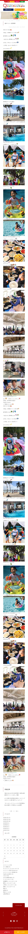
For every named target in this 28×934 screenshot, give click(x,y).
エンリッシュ (6, 865)
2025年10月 (6, 821)
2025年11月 (6, 819)
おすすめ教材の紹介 (7, 877)
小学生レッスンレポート (8, 884)
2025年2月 (5, 828)
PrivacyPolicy (14, 915)
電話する (7, 932)
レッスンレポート (7, 879)
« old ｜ (12, 811)
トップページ (5, 20)
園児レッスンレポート (8, 883)
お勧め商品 (5, 893)
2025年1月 (5, 830)
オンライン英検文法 (20, 9)
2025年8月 (5, 824)
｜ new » (16, 811)
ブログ (4, 875)
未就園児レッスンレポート (9, 881)
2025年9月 (5, 823)
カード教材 (5, 866)
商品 (4, 888)
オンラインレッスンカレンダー (10, 868)
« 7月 (4, 858)
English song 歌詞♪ (7, 874)
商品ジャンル (6, 892)
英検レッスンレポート (8, 886)
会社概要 (14, 912)
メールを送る (21, 932)
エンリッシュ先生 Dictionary (9, 870)
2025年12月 (6, 817)
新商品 (4, 890)
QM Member (9, 9)
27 (14, 853)
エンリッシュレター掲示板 (9, 872)
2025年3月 (5, 826)
